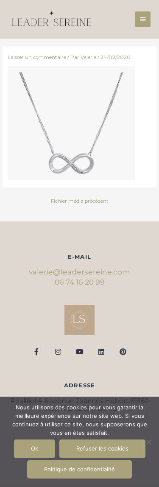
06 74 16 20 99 (80, 282)
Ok (34, 448)
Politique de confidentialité (79, 469)
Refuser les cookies (102, 448)
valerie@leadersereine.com (79, 272)
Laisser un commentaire (37, 57)
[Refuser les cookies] (148, 442)
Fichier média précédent (80, 201)
